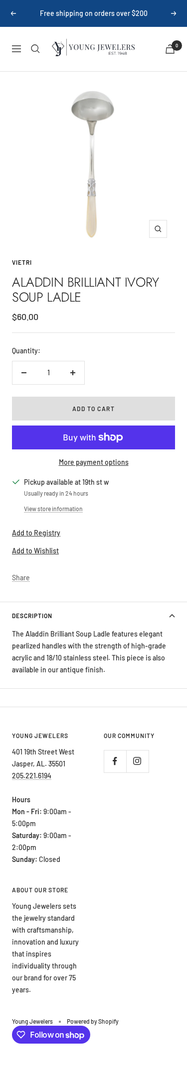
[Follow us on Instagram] (137, 761)
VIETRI (22, 262)
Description (32, 615)
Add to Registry (36, 533)
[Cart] (170, 49)
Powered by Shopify (93, 1021)
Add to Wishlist (35, 550)
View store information (53, 508)
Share (21, 577)
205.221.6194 (31, 775)
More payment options (94, 462)
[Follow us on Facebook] (115, 761)
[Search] (35, 48)
